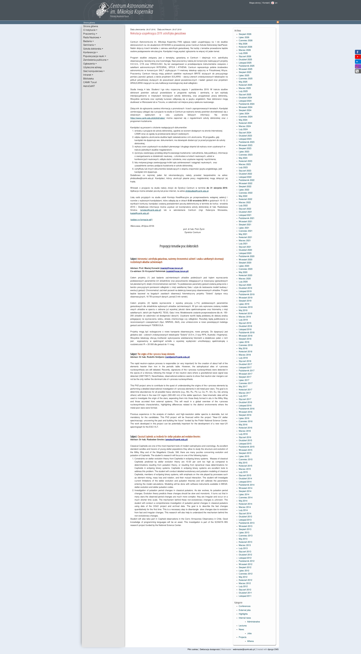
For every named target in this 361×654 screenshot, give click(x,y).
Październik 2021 (246, 218)
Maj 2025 (243, 82)
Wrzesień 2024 (245, 107)
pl (272, 3)
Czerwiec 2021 (245, 231)
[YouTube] (358, 57)
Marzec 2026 (245, 50)
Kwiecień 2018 (245, 352)
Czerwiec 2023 (245, 155)
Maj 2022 (243, 196)
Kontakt (265, 3)
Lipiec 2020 (244, 266)
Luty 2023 (243, 167)
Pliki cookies (193, 649)
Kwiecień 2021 (245, 237)
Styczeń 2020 (245, 285)
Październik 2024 (246, 104)
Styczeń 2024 (245, 133)
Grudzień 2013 (245, 517)
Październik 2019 (246, 294)
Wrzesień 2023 (245, 145)
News (241, 629)
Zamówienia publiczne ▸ (96, 60)
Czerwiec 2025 (245, 79)
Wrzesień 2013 (245, 526)
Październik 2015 (246, 447)
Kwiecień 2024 (245, 123)
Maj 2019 (243, 310)
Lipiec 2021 (244, 228)
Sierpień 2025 (245, 72)
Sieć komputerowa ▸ (94, 71)
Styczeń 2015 (245, 475)
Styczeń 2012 (245, 590)
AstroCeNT (89, 86)
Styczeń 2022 (245, 209)
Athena (250, 641)
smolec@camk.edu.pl (150, 210)
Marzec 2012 (245, 583)
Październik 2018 (246, 333)
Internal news (245, 618)
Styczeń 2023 (245, 171)
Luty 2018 (243, 358)
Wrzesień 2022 (245, 183)
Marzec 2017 (245, 393)
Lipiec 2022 (244, 190)
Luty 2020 (243, 282)
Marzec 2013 (245, 545)
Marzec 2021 (245, 241)
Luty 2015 (243, 472)
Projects (242, 637)
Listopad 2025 (245, 63)
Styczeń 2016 (245, 437)
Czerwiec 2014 (245, 498)
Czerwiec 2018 (245, 345)
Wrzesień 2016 (245, 412)
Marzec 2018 (245, 355)
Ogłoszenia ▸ (90, 64)
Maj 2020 (243, 272)
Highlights (243, 614)
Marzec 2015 (245, 469)
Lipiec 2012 (244, 571)
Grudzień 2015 (245, 440)
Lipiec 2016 (244, 418)
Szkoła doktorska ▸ (93, 49)
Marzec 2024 (245, 126)
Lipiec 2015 (244, 456)
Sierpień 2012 (245, 567)
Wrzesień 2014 (245, 488)
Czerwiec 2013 (245, 536)
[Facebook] (357, 53)
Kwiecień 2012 (245, 580)
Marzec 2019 (245, 317)
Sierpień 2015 (245, 453)
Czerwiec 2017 (245, 383)
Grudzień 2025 (245, 60)
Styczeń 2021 (245, 247)
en (276, 3)
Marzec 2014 (245, 507)
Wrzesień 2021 (245, 221)
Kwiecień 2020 (245, 275)
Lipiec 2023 (244, 152)
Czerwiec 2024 (245, 117)
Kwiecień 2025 (245, 85)
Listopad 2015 (245, 444)
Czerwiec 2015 (245, 459)
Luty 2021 (243, 244)
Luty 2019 (243, 320)
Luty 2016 (243, 434)
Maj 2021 (243, 234)
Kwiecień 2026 (245, 47)
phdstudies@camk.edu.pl (196, 191)
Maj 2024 (243, 120)
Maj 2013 (243, 539)
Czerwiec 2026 (245, 40)
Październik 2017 (246, 371)
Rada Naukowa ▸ (92, 37)
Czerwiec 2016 (245, 421)
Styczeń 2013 (245, 552)
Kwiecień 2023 (245, 161)
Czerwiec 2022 (245, 193)
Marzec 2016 (245, 431)
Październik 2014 (246, 485)
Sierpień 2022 (245, 187)
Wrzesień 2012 (245, 564)
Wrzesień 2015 (245, 450)
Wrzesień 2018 (245, 336)
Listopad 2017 (245, 367)
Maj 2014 (243, 501)
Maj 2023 (243, 158)
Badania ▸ (88, 41)
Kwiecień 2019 (245, 313)
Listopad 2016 (245, 406)
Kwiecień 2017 (245, 390)
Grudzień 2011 (245, 593)
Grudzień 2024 (245, 98)
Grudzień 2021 (245, 212)
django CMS (273, 649)
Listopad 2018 (245, 329)
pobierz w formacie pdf (141, 220)
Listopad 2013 (245, 520)
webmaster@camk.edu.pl (244, 649)
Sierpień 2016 (245, 415)
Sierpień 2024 (245, 110)
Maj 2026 (243, 44)
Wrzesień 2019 (245, 298)
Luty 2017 (243, 396)
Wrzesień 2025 (245, 69)
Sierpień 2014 (245, 491)
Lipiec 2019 (244, 304)
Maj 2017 (243, 387)
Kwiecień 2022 (245, 199)
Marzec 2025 (245, 88)
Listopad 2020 (245, 253)
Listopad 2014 (245, 482)
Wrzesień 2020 (245, 260)
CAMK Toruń (90, 82)
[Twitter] (357, 72)
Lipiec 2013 (244, 533)
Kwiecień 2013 (245, 542)
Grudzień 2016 (245, 402)
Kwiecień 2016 (245, 428)
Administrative (253, 622)
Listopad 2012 (245, 558)
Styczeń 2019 (245, 323)
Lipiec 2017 (244, 380)
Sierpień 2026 (245, 34)
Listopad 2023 (245, 139)
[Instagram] (357, 67)
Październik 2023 (246, 142)
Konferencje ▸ (90, 52)
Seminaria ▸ (89, 45)
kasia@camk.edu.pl (139, 213)
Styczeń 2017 (245, 399)
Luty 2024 (243, 129)
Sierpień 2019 (245, 301)
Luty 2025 (243, 91)
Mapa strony (255, 3)
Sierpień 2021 (245, 225)
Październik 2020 (246, 256)
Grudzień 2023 (245, 136)
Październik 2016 (246, 409)
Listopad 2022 (245, 177)
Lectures (243, 626)
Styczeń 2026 (245, 56)
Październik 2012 (246, 561)
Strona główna (90, 26)
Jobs (249, 633)
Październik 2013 (246, 523)
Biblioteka (88, 79)
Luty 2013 (243, 548)
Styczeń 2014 (245, 514)
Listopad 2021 (245, 215)
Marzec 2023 (245, 164)
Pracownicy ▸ (90, 34)
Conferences (244, 606)
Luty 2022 (243, 206)
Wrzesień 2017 (245, 374)
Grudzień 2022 (245, 174)
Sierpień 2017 (245, 377)
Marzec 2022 (245, 202)
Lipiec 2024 (244, 114)
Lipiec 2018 (244, 342)
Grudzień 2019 (245, 288)
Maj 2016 (243, 425)
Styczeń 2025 (245, 95)
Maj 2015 (243, 463)
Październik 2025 (246, 66)
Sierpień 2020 (245, 263)
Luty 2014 (243, 510)
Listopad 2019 (245, 291)
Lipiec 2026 (244, 37)
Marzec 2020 (245, 279)
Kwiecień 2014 (245, 504)
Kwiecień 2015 (245, 466)
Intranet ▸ (88, 75)
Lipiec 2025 (244, 75)
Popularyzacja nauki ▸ (94, 56)
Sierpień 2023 (245, 148)
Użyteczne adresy (92, 67)
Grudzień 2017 (245, 364)
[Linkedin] (357, 62)
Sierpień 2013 (245, 529)
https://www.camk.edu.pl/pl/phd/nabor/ (147, 118)
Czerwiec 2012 (245, 574)
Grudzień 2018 (245, 326)
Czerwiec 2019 (245, 307)
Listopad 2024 (245, 101)
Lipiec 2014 (244, 494)
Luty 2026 (243, 53)
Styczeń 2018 (245, 361)
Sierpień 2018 (245, 339)
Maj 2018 (243, 348)
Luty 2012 (243, 586)
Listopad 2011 (245, 596)
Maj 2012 (243, 577)
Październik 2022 (246, 180)
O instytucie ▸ (90, 30)
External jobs (245, 610)
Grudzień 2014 (245, 479)
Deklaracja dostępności (210, 649)
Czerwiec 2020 (245, 269)
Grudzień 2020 (245, 250)
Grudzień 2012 (245, 555)
